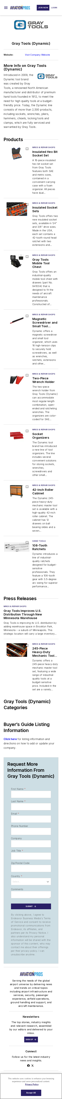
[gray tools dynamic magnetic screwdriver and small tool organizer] (17, 320)
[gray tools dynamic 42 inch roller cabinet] (17, 491)
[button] (6, 7)
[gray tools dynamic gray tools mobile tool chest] (17, 261)
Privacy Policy (32, 1084)
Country (16, 876)
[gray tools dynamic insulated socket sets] (17, 209)
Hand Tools (39, 541)
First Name (18, 788)
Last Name (18, 801)
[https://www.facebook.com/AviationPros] (28, 1065)
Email (15, 813)
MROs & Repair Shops (43, 147)
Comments (17, 889)
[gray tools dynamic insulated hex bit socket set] (17, 153)
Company (16, 838)
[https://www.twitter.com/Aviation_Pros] (32, 1065)
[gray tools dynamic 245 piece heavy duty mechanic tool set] (17, 650)
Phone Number (19, 825)
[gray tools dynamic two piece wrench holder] (17, 380)
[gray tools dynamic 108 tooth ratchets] (17, 547)
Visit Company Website (37, 54)
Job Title (17, 850)
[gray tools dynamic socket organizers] (17, 435)
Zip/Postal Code (20, 863)
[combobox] (31, 881)
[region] (31, 1086)
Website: (8, 54)
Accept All (31, 1093)
